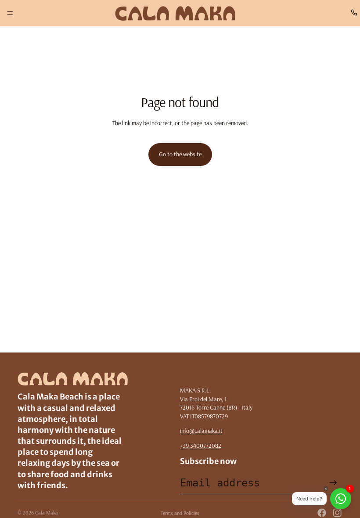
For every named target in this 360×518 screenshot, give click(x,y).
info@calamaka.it (201, 431)
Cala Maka (46, 512)
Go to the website (180, 154)
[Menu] (10, 13)
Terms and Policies (180, 513)
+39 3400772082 (200, 446)
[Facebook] (322, 512)
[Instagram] (337, 512)
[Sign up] (333, 483)
